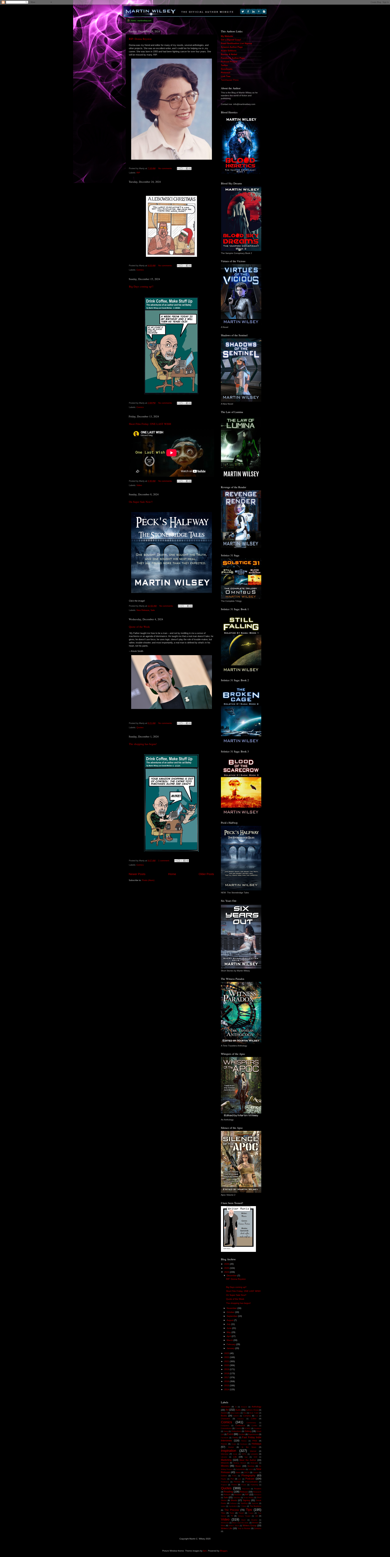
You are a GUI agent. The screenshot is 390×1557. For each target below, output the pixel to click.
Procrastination (251, 1482)
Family (235, 1438)
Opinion (256, 1472)
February (231, 1344)
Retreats (227, 1495)
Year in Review (244, 1528)
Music (238, 1466)
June (229, 1328)
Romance (257, 1495)
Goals (234, 1444)
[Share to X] (184, 168)
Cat (256, 1416)
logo (246, 1457)
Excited (242, 1434)
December (232, 1275)
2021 (227, 1361)
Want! (243, 1520)
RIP (138, 173)
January (231, 1348)
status (223, 1506)
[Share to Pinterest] (189, 168)
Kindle (235, 1454)
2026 (227, 1264)
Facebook (224, 1438)
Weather (254, 1520)
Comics (140, 270)
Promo (234, 1485)
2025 (227, 1268)
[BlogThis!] (181, 168)
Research (257, 1492)
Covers (238, 1428)
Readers (257, 1489)
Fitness (244, 1441)
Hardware (243, 1444)
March (230, 1340)
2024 (227, 1272)
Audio (238, 1410)
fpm (205, 1551)
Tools (232, 1513)
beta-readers (235, 1413)
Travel (241, 1513)
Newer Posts (137, 874)
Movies (225, 1465)
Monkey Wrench (239, 1463)
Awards (224, 1413)
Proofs (243, 1485)
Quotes (140, 727)
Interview (224, 1454)
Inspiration (228, 1451)
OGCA (246, 1472)
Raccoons (246, 1489)
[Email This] (178, 168)
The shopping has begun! (143, 744)
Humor (231, 1447)
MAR (255, 1457)
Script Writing (249, 1497)
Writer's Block (234, 1526)
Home (172, 874)
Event (230, 1434)
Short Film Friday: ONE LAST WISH (150, 424)
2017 (227, 1377)
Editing (248, 1431)
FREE (254, 1441)
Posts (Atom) (148, 880)
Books (224, 1416)
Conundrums (226, 1428)
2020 (227, 1365)
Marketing (226, 1459)
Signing (246, 1500)
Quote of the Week (139, 626)
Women (255, 1523)
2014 (227, 1389)
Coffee (253, 1419)
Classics (240, 1419)
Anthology (256, 1407)
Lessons (254, 1454)
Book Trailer (254, 1413)
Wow (223, 1526)
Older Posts (206, 874)
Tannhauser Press (230, 80)
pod (239, 1479)
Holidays (256, 1443)
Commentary (251, 1423)
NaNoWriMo (240, 1469)
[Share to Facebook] (187, 168)
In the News (249, 1447)
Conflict (254, 1425)
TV (232, 1516)
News (238, 1472)
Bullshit (236, 1416)
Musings (251, 1466)
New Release (142, 610)
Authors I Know (252, 1410)
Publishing (254, 1485)
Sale (153, 610)
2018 (227, 1373)
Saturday (236, 1497)
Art (227, 1409)
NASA (250, 1469)
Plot (232, 1479)
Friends (224, 1444)
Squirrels (255, 1503)
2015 (227, 1385)
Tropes (251, 1513)
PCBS (234, 1476)
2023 (227, 1353)
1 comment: (164, 860)
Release (244, 1492)
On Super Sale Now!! (141, 502)
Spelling (244, 1503)
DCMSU (248, 1428)
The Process (231, 1510)
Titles (223, 1513)
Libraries (224, 1457)
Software (233, 1503)
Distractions (236, 1431)
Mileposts (225, 1463)
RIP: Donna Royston (140, 39)
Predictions (225, 1482)
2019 (227, 1369)
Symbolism (233, 1506)
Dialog (226, 1431)
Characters (225, 1419)
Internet (253, 1451)
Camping (247, 1416)
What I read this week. (240, 1523)
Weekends (225, 1523)
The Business (255, 1506)
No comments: (165, 168)
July (229, 1324)
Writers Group (250, 1525)
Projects (224, 1485)
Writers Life (226, 1528)
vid (256, 1516)
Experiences (253, 1434)
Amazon (244, 1407)
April (229, 1336)
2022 (227, 1357)
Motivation (254, 1463)
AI (236, 1407)
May (229, 1332)
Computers (225, 1425)
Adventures (225, 1407)
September (232, 1316)
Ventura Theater (244, 1516)
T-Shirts (243, 1506)
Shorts (234, 1500)
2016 (227, 1381)
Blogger (223, 1551)
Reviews (237, 1495)
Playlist (223, 1479)
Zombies (257, 1528)
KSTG (244, 1454)
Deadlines (257, 1428)
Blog (244, 1413)
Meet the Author (247, 1460)
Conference (240, 1425)
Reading (228, 1491)
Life (235, 1457)
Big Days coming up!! (141, 286)
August (230, 1320)
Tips (249, 1510)
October (231, 1312)
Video (139, 485)
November (232, 1308)
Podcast (249, 1478)
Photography (248, 1475)
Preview (237, 1482)
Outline (224, 1476)
